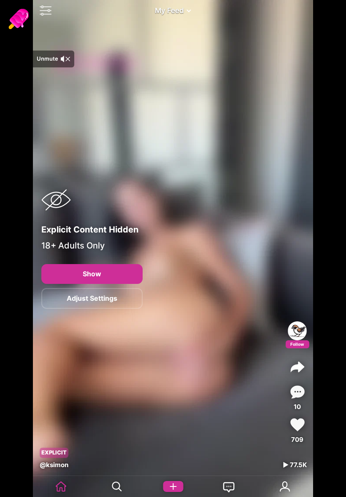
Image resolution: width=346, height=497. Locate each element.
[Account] (285, 486)
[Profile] (297, 330)
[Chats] (229, 486)
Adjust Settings (92, 298)
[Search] (117, 486)
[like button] (297, 424)
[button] (43, 10)
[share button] (297, 366)
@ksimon (54, 465)
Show (92, 274)
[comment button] (297, 391)
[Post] (173, 486)
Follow (297, 344)
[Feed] (61, 486)
